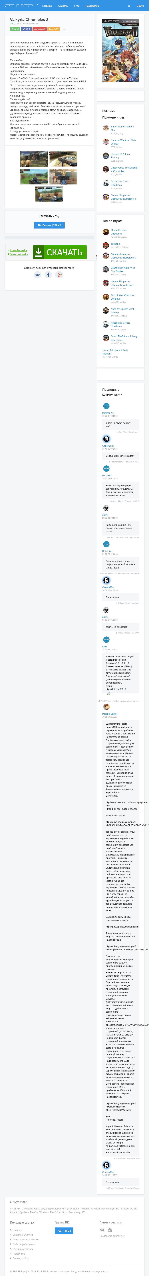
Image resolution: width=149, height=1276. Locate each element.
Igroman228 (108, 413)
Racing (123, 316)
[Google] (59, 274)
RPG (12, 24)
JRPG (115, 357)
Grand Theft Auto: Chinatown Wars (123, 1188)
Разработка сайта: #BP (112, 1236)
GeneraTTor (108, 446)
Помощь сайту (21, 1258)
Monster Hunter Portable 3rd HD (124, 462)
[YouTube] (111, 1230)
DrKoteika (107, 551)
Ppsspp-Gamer (109, 714)
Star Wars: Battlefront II (128, 432)
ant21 (105, 515)
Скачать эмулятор (23, 1234)
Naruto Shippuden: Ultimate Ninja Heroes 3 (120, 573)
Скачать (63, 6)
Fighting (119, 133)
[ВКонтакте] (37, 274)
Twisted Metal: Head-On (128, 603)
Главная (47, 6)
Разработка (92, 6)
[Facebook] (48, 274)
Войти (140, 6)
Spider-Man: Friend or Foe (127, 1158)
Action (119, 147)
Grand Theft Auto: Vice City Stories (123, 537)
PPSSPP (22, 4)
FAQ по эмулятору (23, 1249)
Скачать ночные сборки (26, 1239)
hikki (104, 646)
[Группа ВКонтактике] (103, 1230)
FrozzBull (107, 475)
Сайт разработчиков (24, 1244)
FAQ (76, 6)
